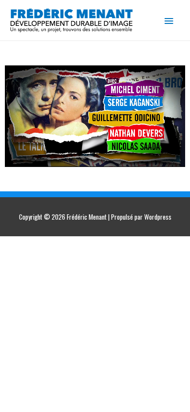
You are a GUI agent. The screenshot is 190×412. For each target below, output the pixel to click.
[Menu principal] (169, 20)
